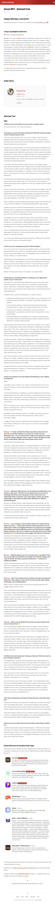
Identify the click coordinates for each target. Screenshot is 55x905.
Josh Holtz (38, 900)
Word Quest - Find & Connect (21, 845)
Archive (17, 896)
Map (22, 896)
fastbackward (16, 796)
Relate (19, 38)
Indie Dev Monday (8, 2)
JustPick (14, 783)
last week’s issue (42, 22)
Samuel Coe (20, 34)
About (26, 896)
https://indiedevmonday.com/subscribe (25, 868)
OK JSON (15, 758)
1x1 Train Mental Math (18, 771)
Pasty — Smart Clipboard (19, 818)
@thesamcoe (21, 94)
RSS (38, 896)
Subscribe (21, 883)
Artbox (14, 808)
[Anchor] (30, 19)
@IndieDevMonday (24, 874)
